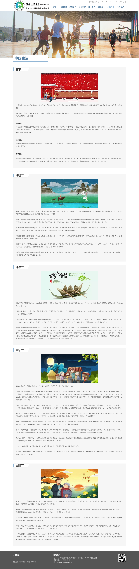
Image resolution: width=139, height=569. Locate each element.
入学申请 (82, 7)
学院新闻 (64, 7)
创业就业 (101, 7)
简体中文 (92, 2)
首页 (54, 7)
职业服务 (92, 7)
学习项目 (73, 7)
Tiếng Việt (123, 2)
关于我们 (120, 7)
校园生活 (111, 7)
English (98, 2)
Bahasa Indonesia (106, 2)
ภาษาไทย (116, 2)
